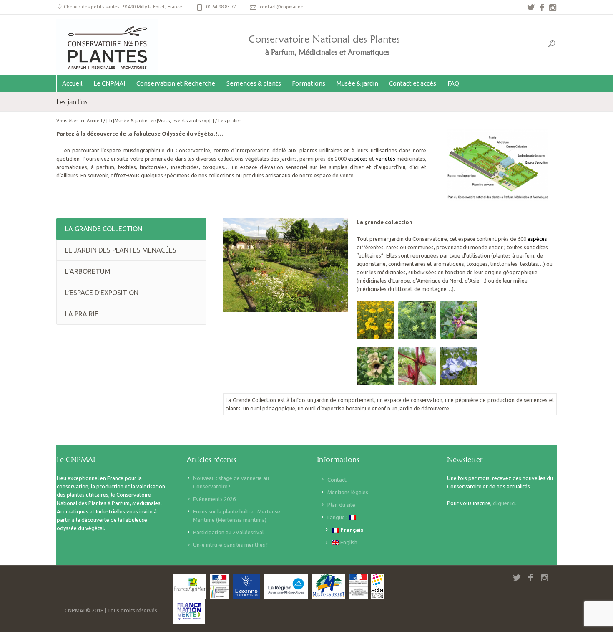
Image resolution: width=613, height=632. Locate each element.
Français (351, 530)
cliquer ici (504, 503)
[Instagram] (552, 7)
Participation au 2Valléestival (228, 532)
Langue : (338, 517)
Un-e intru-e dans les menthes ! (230, 545)
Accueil (94, 120)
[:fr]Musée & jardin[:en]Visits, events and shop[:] (160, 120)
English (348, 542)
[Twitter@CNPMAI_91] (531, 7)
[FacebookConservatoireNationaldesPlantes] (542, 7)
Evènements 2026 (214, 499)
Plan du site (341, 505)
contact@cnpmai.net (283, 6)
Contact (337, 480)
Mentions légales (347, 492)
